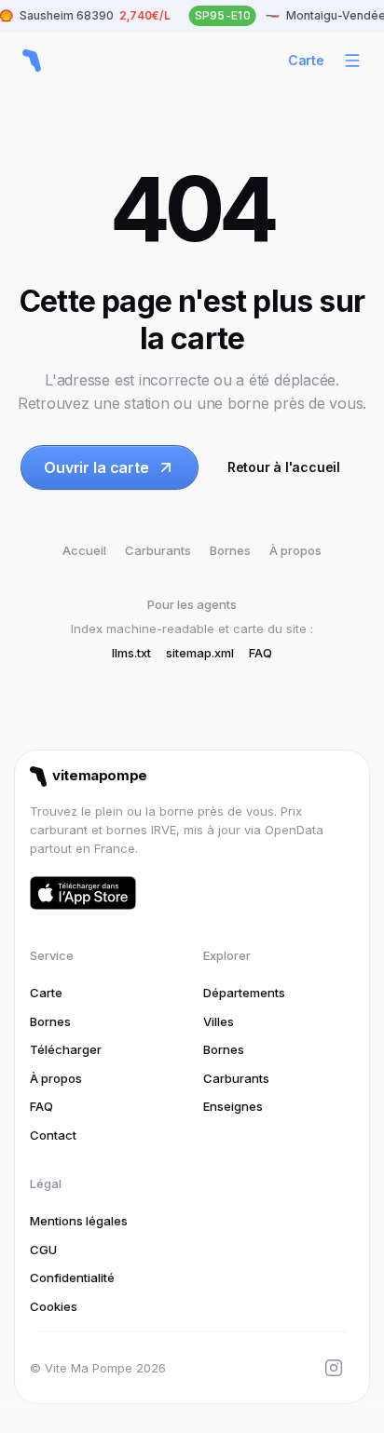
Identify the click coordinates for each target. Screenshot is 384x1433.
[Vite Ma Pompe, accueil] (31, 60)
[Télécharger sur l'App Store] (83, 893)
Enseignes (233, 1106)
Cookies (53, 1306)
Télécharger (66, 1049)
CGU (43, 1249)
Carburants (158, 550)
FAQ (260, 652)
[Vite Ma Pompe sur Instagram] (333, 1367)
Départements (244, 992)
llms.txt (131, 652)
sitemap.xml (200, 652)
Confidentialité (72, 1277)
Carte (306, 60)
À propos (295, 550)
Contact (53, 1135)
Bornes (230, 550)
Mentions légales (79, 1220)
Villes (218, 1021)
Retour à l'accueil (283, 467)
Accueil (84, 550)
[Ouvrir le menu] (352, 60)
